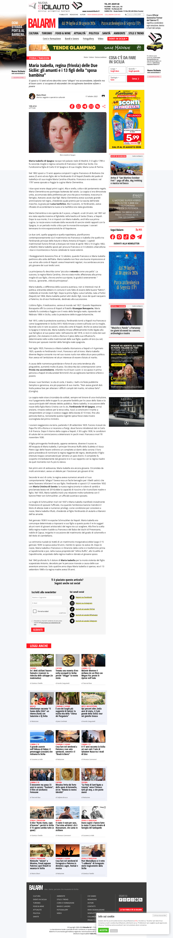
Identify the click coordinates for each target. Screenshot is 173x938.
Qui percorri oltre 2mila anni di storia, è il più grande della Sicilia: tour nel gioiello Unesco (92, 712)
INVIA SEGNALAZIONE (95, 14)
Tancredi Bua (87, 683)
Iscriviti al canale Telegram (86, 621)
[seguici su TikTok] (128, 899)
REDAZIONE (74, 14)
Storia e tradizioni (101, 57)
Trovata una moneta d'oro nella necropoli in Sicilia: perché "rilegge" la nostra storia (67, 674)
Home (86, 57)
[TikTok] (72, 609)
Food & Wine (38, 906)
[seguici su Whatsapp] (132, 899)
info (136, 921)
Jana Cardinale (62, 721)
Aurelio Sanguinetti (63, 683)
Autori (91, 903)
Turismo (36, 903)
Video (100, 38)
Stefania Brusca (62, 797)
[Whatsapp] (72, 615)
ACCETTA (103, 930)
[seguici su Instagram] (124, 899)
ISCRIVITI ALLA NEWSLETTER (126, 243)
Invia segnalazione (96, 910)
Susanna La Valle (37, 759)
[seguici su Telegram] (136, 899)
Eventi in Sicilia (40, 899)
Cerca (134, 78)
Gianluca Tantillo (37, 683)
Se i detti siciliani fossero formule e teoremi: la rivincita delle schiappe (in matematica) (41, 674)
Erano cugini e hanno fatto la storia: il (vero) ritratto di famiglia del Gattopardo (93, 825)
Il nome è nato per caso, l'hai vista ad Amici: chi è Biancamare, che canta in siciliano (67, 826)
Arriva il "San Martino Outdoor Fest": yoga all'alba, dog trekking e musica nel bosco (126, 180)
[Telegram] (72, 621)
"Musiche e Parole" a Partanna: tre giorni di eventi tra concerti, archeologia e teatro (126, 330)
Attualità (37, 910)
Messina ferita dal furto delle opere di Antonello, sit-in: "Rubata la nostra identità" (66, 788)
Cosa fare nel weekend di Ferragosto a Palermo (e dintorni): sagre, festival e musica (67, 864)
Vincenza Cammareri (90, 759)
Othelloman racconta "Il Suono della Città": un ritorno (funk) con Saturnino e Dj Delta (40, 712)
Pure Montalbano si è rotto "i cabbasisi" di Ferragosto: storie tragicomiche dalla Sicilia (93, 864)
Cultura (91, 57)
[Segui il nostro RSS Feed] (140, 899)
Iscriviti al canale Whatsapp (87, 615)
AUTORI (82, 14)
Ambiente (61, 896)
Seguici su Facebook (84, 597)
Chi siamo (92, 896)
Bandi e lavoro (72, 38)
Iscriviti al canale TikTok (85, 609)
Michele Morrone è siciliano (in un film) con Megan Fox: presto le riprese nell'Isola (92, 674)
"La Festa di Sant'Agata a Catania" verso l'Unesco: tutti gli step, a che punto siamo (92, 788)
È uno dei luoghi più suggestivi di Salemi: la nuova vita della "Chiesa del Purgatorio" (66, 712)
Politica (36, 913)
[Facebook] (72, 597)
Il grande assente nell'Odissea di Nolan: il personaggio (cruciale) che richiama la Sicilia (41, 750)
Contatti (92, 906)
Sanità (36, 916)
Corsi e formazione (52, 38)
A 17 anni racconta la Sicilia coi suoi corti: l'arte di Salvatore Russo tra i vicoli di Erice (93, 750)
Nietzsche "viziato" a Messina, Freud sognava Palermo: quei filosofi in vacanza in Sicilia (40, 864)
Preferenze (114, 931)
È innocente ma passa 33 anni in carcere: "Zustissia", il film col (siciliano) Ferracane (42, 788)
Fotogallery (88, 38)
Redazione (35, 721)
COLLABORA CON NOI (112, 14)
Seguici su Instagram (84, 603)
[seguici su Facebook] (120, 899)
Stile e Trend (62, 899)
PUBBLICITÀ (63, 14)
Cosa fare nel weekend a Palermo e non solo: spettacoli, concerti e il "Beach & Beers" (66, 750)
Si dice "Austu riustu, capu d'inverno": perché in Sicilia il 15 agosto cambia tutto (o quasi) (42, 826)
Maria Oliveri (36, 873)
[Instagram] (72, 603)
